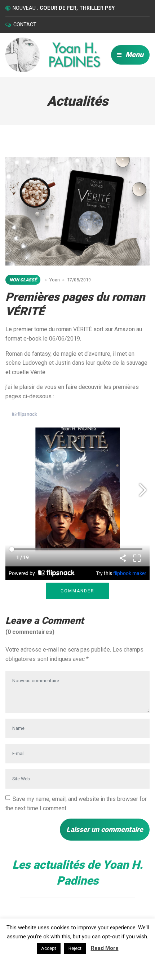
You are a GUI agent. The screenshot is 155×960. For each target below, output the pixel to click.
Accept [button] (48, 948)
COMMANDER (77, 590)
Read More (105, 948)
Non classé (23, 279)
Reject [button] (74, 948)
